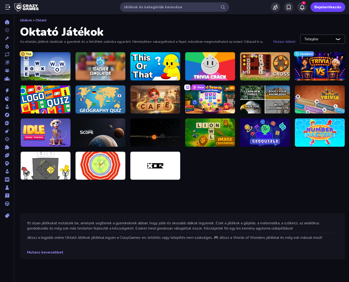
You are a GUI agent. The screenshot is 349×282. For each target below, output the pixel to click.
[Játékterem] (7, 107)
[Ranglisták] (7, 79)
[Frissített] (7, 54)
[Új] (7, 38)
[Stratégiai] (7, 163)
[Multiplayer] (7, 70)
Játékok (26, 20)
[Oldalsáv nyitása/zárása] (7, 7)
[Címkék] (7, 216)
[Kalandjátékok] (7, 115)
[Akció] (7, 91)
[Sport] (7, 155)
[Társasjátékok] (7, 187)
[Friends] (275, 7)
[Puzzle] (7, 147)
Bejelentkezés (327, 7)
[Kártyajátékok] (7, 123)
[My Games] (288, 7)
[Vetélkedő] (7, 196)
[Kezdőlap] (7, 22)
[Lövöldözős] (7, 139)
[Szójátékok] (7, 179)
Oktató (41, 20)
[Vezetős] (7, 204)
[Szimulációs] (7, 171)
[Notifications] (302, 7)
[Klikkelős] (7, 131)
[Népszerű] (7, 46)
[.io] (7, 99)
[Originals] (7, 62)
